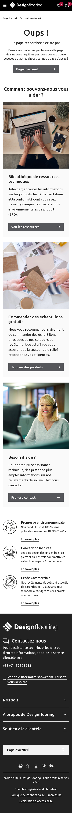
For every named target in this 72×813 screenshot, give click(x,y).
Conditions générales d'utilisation (36, 789)
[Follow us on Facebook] (28, 766)
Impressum (55, 795)
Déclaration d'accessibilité (36, 800)
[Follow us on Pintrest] (43, 766)
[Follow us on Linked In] (20, 766)
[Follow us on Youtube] (51, 766)
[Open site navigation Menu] (5, 5)
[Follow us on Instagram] (36, 766)
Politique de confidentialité (28, 795)
